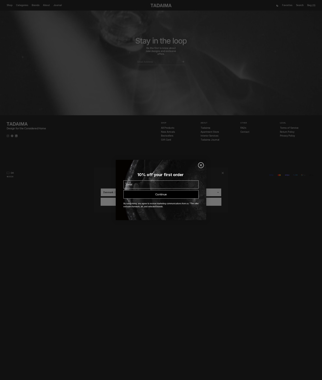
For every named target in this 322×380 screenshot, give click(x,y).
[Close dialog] (201, 165)
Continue (161, 194)
